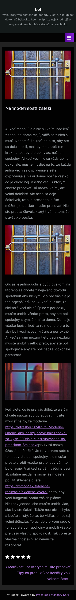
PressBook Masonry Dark (52, 594)
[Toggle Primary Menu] (69, 37)
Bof (38, 9)
